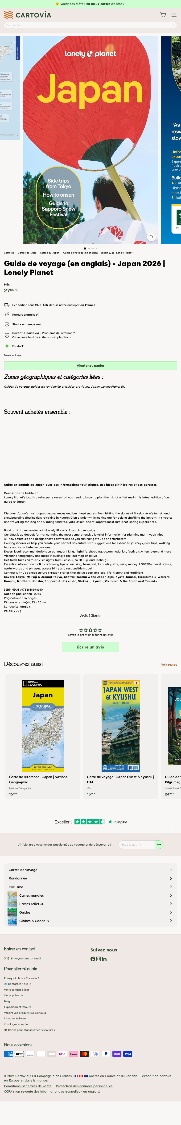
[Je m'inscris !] (159, 844)
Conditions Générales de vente (27, 1086)
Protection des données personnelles (84, 1086)
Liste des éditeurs (15, 1018)
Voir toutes (169, 664)
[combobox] (90, 25)
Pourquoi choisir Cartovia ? (21, 978)
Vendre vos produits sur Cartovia (25, 1012)
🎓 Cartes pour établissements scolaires (29, 1030)
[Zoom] (151, 237)
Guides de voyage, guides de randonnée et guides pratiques (46, 386)
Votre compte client (16, 989)
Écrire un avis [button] (90, 647)
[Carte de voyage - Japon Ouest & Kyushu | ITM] (120, 736)
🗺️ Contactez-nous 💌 (18, 984)
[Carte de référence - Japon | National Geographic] (42, 736)
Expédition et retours (17, 1007)
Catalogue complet (16, 1024)
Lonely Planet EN (113, 386)
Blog (7, 1001)
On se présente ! (14, 995)
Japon (95, 386)
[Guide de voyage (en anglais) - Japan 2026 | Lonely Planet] (90, 442)
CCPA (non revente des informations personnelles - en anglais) (52, 1091)
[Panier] (163, 15)
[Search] (173, 25)
